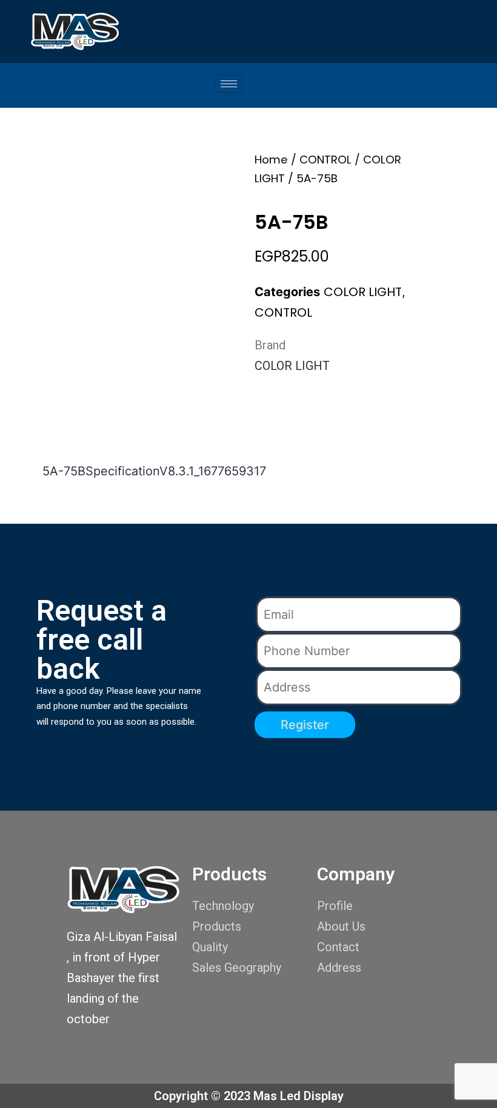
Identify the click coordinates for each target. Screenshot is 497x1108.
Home (271, 159)
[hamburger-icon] (228, 84)
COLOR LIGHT (363, 291)
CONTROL (325, 159)
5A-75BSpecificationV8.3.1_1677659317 (154, 471)
